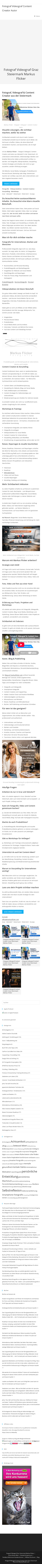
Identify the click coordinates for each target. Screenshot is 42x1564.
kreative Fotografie (16, 1160)
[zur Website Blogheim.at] (36, 1441)
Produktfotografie (7, 282)
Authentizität (9, 1146)
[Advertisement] (21, 45)
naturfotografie (16, 1172)
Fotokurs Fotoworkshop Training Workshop (15, 1073)
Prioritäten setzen (27, 1184)
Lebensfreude (6, 1164)
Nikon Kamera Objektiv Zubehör (11, 1109)
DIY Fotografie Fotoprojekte (10, 1062)
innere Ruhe (19, 1154)
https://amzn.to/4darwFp (9, 1432)
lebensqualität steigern (16, 1164)
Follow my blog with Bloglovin (16, 1438)
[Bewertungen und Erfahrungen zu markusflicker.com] (13, 1441)
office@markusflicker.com (10, 919)
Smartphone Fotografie (12, 1194)
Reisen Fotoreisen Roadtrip (10, 1112)
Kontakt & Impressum (26, 1555)
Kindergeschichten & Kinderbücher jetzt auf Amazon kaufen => (20, 1308)
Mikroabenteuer (9, 473)
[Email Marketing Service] (16, 1495)
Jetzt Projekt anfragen (13, 912)
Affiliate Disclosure (30, 1557)
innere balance (10, 1154)
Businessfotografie (21, 282)
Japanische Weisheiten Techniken (11, 1087)
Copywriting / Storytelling (9, 1055)
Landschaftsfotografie (30, 1160)
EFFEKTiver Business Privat (10, 1066)
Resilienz (35, 1184)
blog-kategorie (6, 1044)
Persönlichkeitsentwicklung (12, 1184)
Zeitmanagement (23, 1198)
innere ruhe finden (31, 1154)
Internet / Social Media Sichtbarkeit (12, 1080)
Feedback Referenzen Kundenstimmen (13, 1557)
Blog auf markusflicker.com (14, 675)
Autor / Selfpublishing (8, 1040)
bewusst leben (20, 1145)
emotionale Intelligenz (31, 1149)
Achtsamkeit (18, 1141)
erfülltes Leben (6, 1151)
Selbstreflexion (12, 1190)
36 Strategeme (6, 1030)
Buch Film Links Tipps (8, 1048)
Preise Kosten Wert (13, 1555)
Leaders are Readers (8, 1094)
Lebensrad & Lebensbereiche (10, 1098)
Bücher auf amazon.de (8, 1294)
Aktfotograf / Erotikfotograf (10, 1037)
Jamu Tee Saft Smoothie (9, 1083)
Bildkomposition (7, 1149)
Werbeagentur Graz (7, 1130)
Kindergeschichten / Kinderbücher (12, 1091)
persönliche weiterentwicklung (21, 1181)
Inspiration (15, 1157)
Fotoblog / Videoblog (8, 1069)
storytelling (26, 1195)
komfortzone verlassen (27, 1157)
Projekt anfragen (10, 183)
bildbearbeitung (31, 1146)
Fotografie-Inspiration (22, 1152)
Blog (38, 1557)
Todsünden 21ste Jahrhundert (11, 1123)
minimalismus (31, 1167)
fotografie (12, 1151)
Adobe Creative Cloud (8, 1033)
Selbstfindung (17, 1187)
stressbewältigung (12, 1198)
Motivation (6, 1172)
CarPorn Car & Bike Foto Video (11, 1051)
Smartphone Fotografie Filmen (11, 1119)
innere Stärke (6, 1157)
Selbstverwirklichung (29, 1191)
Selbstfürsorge (26, 1187)
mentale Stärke (19, 1167)
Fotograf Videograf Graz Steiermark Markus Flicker (20, 1553)
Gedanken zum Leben (8, 1076)
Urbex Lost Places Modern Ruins (11, 1126)
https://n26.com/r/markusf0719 (19, 1457)
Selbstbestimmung (7, 1187)
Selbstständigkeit (7, 1116)
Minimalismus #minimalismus (10, 1105)
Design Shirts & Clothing (9, 1058)
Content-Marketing (19, 1149)
